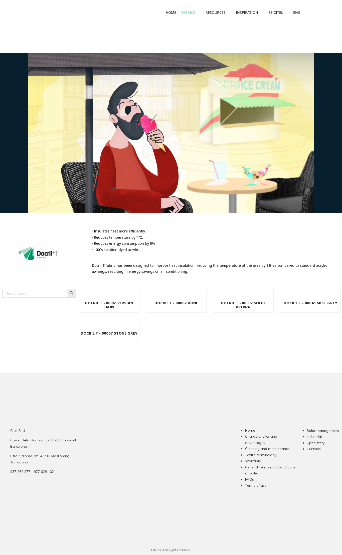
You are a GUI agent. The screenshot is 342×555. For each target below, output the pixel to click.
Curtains (314, 449)
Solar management (323, 430)
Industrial (314, 436)
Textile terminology (260, 455)
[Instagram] (150, 464)
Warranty (253, 461)
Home (250, 430)
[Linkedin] (170, 464)
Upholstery (315, 443)
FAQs (249, 479)
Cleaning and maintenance (267, 448)
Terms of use (256, 485)
